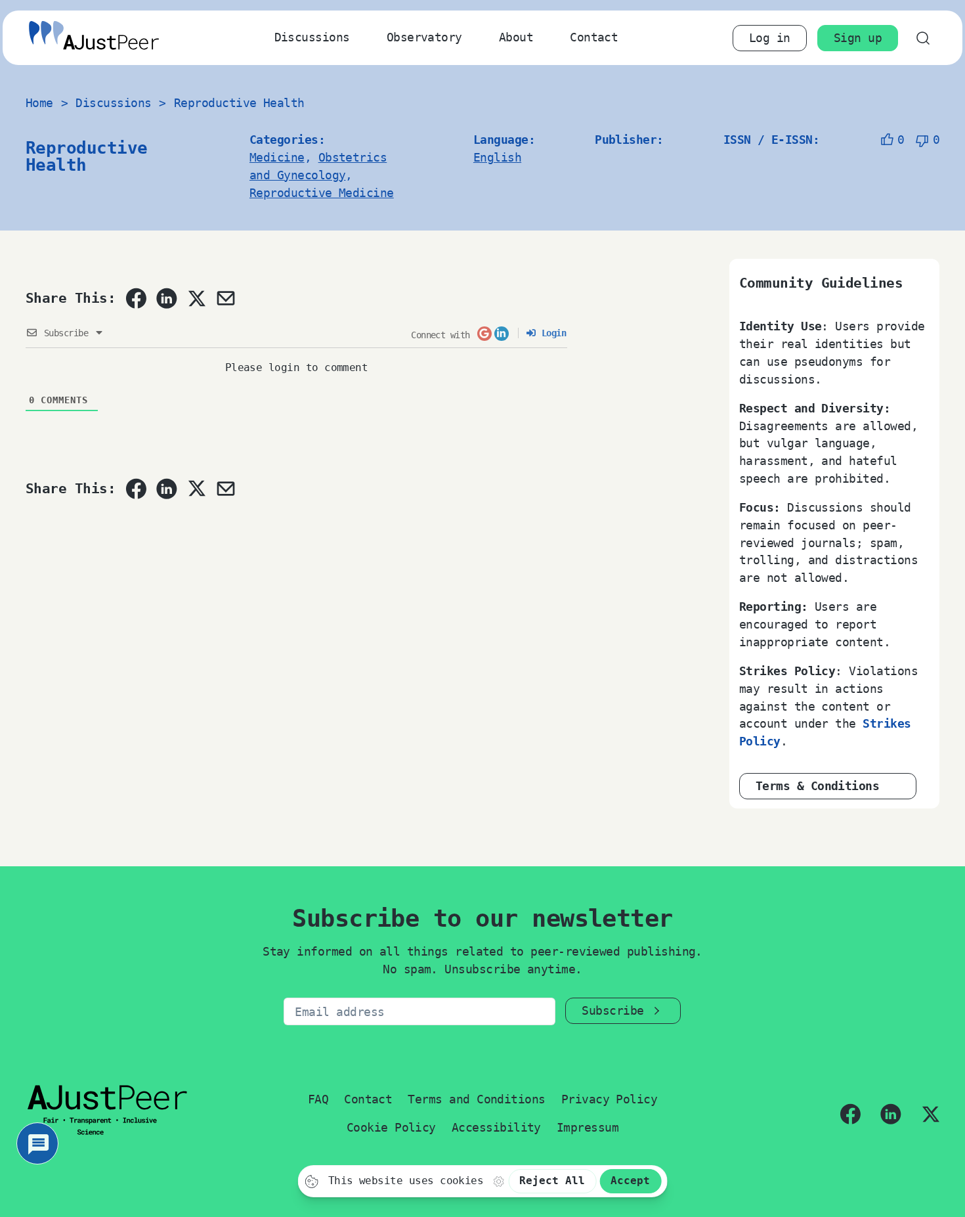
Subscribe (612, 1010)
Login (551, 333)
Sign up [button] (858, 38)
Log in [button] (769, 38)
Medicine (277, 157)
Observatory (424, 37)
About (516, 37)
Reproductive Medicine (321, 193)
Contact (594, 37)
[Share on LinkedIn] (166, 298)
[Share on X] (196, 298)
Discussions (312, 37)
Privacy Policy (609, 1099)
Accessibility (496, 1127)
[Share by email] (225, 298)
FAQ (318, 1099)
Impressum (587, 1127)
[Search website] (923, 38)
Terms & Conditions (817, 786)
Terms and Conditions (476, 1099)
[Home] (94, 37)
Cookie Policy (391, 1127)
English (497, 157)
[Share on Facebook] (135, 298)
